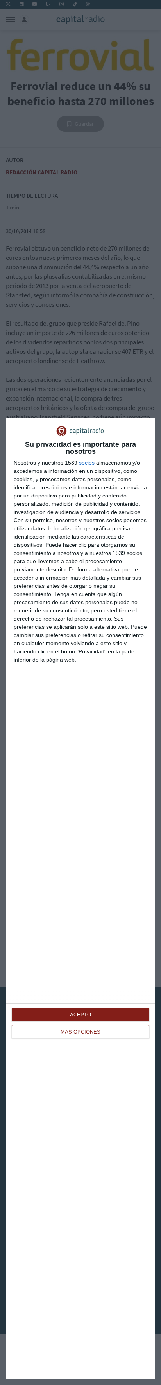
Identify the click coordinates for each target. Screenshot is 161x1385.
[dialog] (80, 898)
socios (87, 462)
